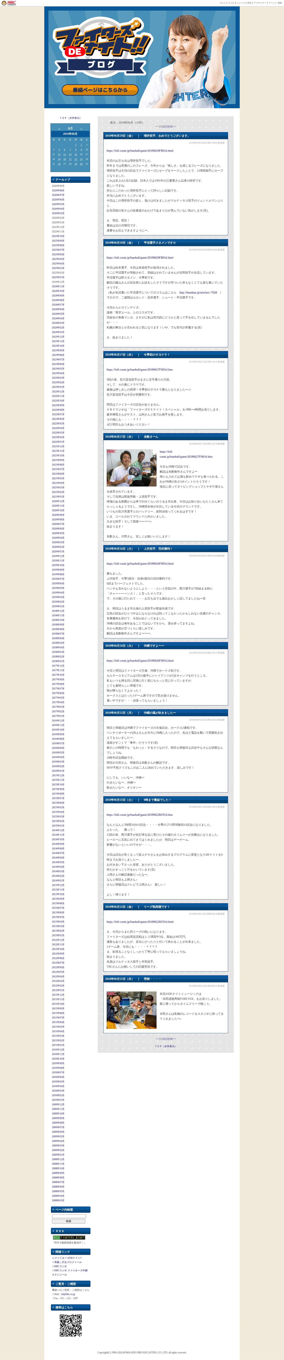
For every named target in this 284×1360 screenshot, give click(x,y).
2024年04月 (58, 318)
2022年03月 (58, 432)
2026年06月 (58, 199)
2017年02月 (58, 711)
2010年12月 (58, 1049)
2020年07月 (58, 524)
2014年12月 (58, 830)
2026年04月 (58, 208)
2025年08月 (58, 245)
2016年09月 (58, 734)
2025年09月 (58, 240)
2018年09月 (58, 624)
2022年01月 (58, 441)
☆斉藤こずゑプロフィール (67, 1262)
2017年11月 (58, 670)
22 (76, 159)
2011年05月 (58, 1026)
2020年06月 (58, 528)
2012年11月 (58, 944)
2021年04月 (58, 483)
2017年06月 (58, 693)
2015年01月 (58, 825)
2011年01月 (58, 1045)
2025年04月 (58, 263)
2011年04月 (58, 1031)
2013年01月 (58, 935)
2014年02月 (58, 876)
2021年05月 (58, 478)
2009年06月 (58, 1131)
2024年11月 (58, 286)
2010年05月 (58, 1081)
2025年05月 (58, 259)
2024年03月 (58, 323)
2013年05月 (58, 917)
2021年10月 (58, 455)
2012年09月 (58, 953)
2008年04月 (58, 1195)
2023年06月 (58, 364)
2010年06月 (58, 1077)
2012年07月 (58, 962)
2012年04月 (58, 976)
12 (59, 154)
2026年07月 (58, 195)
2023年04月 (58, 373)
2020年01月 (58, 551)
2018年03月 (58, 652)
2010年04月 (58, 1086)
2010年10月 (58, 1058)
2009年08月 (58, 1122)
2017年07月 (58, 688)
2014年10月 (58, 839)
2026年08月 (58, 190)
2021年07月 (58, 469)
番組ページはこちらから (100, 90)
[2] (164, 126)
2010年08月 (58, 1067)
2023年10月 (58, 345)
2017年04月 (58, 702)
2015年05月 (58, 807)
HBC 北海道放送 (9, 3)
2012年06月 (58, 967)
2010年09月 (58, 1063)
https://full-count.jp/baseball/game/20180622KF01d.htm (140, 814)
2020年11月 (58, 505)
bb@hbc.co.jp (68, 1294)
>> (174, 126)
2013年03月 (58, 926)
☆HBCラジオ (59, 1266)
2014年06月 (58, 857)
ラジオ (231, 3)
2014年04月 (58, 866)
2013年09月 (58, 898)
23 (81, 159)
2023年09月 (58, 350)
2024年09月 (58, 295)
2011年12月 (58, 994)
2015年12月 (58, 775)
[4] (171, 126)
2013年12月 (58, 885)
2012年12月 (58, 940)
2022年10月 (58, 400)
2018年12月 (58, 610)
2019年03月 (58, 597)
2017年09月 (58, 679)
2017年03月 (58, 706)
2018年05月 (58, 642)
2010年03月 (58, 1090)
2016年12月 (58, 720)
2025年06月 (58, 254)
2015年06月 (58, 802)
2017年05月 (58, 697)
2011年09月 (58, 1008)
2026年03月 (58, 213)
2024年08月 (58, 300)
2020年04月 (58, 537)
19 (59, 159)
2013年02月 (58, 930)
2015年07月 (58, 798)
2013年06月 (58, 912)
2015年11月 (58, 780)
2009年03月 (58, 1145)
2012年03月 (58, 981)
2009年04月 (58, 1141)
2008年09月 (58, 1173)
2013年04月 (58, 921)
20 (64, 159)
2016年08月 (58, 738)
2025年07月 (58, 249)
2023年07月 (58, 359)
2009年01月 (58, 1154)
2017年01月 (58, 716)
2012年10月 (58, 949)
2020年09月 (58, 515)
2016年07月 (58, 743)
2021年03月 (58, 487)
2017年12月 (58, 665)
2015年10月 (58, 784)
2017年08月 (58, 684)
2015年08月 (58, 793)
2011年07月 (58, 1017)
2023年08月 (58, 355)
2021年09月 (58, 460)
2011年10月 (58, 1003)
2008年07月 (58, 1182)
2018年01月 (58, 661)
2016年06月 (58, 748)
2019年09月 (58, 569)
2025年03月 (58, 268)
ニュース (241, 3)
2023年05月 (58, 368)
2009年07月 (58, 1127)
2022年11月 (58, 396)
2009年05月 (58, 1136)
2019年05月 (58, 588)
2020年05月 (58, 533)
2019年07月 (58, 578)
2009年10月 (58, 1113)
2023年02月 (58, 382)
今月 (70, 128)
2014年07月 (58, 853)
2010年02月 (58, 1095)
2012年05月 (58, 972)
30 (81, 164)
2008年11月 (58, 1163)
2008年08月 (58, 1177)
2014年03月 (58, 871)
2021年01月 (58, 496)
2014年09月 (58, 844)
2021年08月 (58, 464)
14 (70, 154)
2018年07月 (58, 633)
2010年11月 (58, 1054)
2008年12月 (58, 1159)
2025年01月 (58, 277)
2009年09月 (58, 1118)
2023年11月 (58, 341)
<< (157, 126)
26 (59, 164)
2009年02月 (58, 1150)
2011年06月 (58, 1022)
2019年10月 (58, 565)
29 (76, 164)
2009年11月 (58, 1109)
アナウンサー (260, 3)
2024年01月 (58, 332)
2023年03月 (58, 377)
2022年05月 (58, 423)
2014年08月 (58, 848)
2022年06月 (58, 419)
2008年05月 (58, 1191)
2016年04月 (58, 757)
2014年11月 (58, 834)
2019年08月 (58, 574)
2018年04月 (58, 647)
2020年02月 (58, 546)
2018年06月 (58, 638)
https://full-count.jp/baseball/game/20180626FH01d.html (140, 563)
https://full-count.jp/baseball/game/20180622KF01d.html (140, 921)
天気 (249, 3)
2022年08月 (58, 409)
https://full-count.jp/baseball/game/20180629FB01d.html (140, 150)
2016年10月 (58, 729)
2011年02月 (58, 1040)
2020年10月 (58, 510)
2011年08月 (58, 1013)
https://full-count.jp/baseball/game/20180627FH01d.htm (140, 369)
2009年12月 (58, 1104)
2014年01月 (58, 880)
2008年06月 (58, 1186)
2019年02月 (58, 601)
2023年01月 (58, 387)
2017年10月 (58, 674)
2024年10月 (58, 291)
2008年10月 (58, 1168)
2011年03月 (58, 1035)
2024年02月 (58, 327)
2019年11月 (58, 560)
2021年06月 (58, 473)
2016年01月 (58, 770)
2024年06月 (58, 309)
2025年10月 (58, 236)
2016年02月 (58, 766)
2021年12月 (58, 446)
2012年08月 (58, 958)
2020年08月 (58, 519)
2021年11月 (58, 451)
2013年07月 (58, 908)
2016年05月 (58, 752)
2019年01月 (58, 606)
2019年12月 (58, 556)
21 (70, 159)
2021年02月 (58, 492)
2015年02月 (58, 821)
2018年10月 (58, 620)
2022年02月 (58, 437)
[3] (168, 126)
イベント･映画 (275, 3)
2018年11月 (58, 615)
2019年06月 (58, 583)
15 (76, 154)
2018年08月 (58, 629)
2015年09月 (58, 789)
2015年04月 (58, 812)
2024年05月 (58, 313)
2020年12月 (58, 501)
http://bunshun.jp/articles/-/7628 (198, 292)
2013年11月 (58, 889)
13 (64, 154)
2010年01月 (58, 1099)
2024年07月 (58, 304)
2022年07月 (58, 414)
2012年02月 (58, 985)
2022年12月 (58, 391)
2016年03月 (58, 761)
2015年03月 (58, 816)
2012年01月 (58, 990)
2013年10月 (58, 894)
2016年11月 (58, 725)
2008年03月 (58, 1200)
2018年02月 (58, 656)
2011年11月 (58, 999)
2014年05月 (58, 862)
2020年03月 (58, 542)
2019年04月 (58, 592)
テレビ (223, 3)
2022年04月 (58, 428)
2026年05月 (58, 204)
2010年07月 (58, 1072)
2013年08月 (58, 903)
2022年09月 (58, 405)
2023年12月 (58, 336)
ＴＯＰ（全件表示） (70, 118)
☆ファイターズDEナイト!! (67, 1258)
